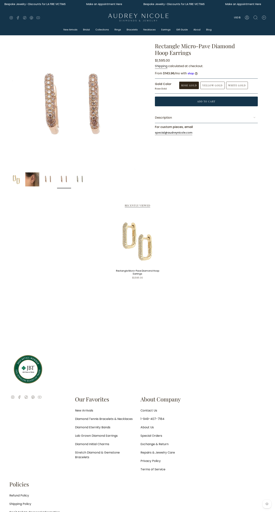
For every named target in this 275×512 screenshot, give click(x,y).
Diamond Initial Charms (92, 444)
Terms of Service (152, 469)
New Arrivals (84, 410)
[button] (70, 30)
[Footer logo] (28, 369)
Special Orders (151, 436)
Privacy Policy (150, 461)
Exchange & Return (154, 444)
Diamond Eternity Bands (92, 427)
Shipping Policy (20, 504)
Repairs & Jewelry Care (157, 452)
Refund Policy (19, 495)
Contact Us (148, 410)
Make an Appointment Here (104, 4)
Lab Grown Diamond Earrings (96, 436)
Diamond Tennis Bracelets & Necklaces (104, 419)
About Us (147, 427)
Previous (9, 106)
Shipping (161, 66)
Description (163, 117)
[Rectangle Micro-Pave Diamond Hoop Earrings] (137, 240)
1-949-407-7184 (152, 419)
